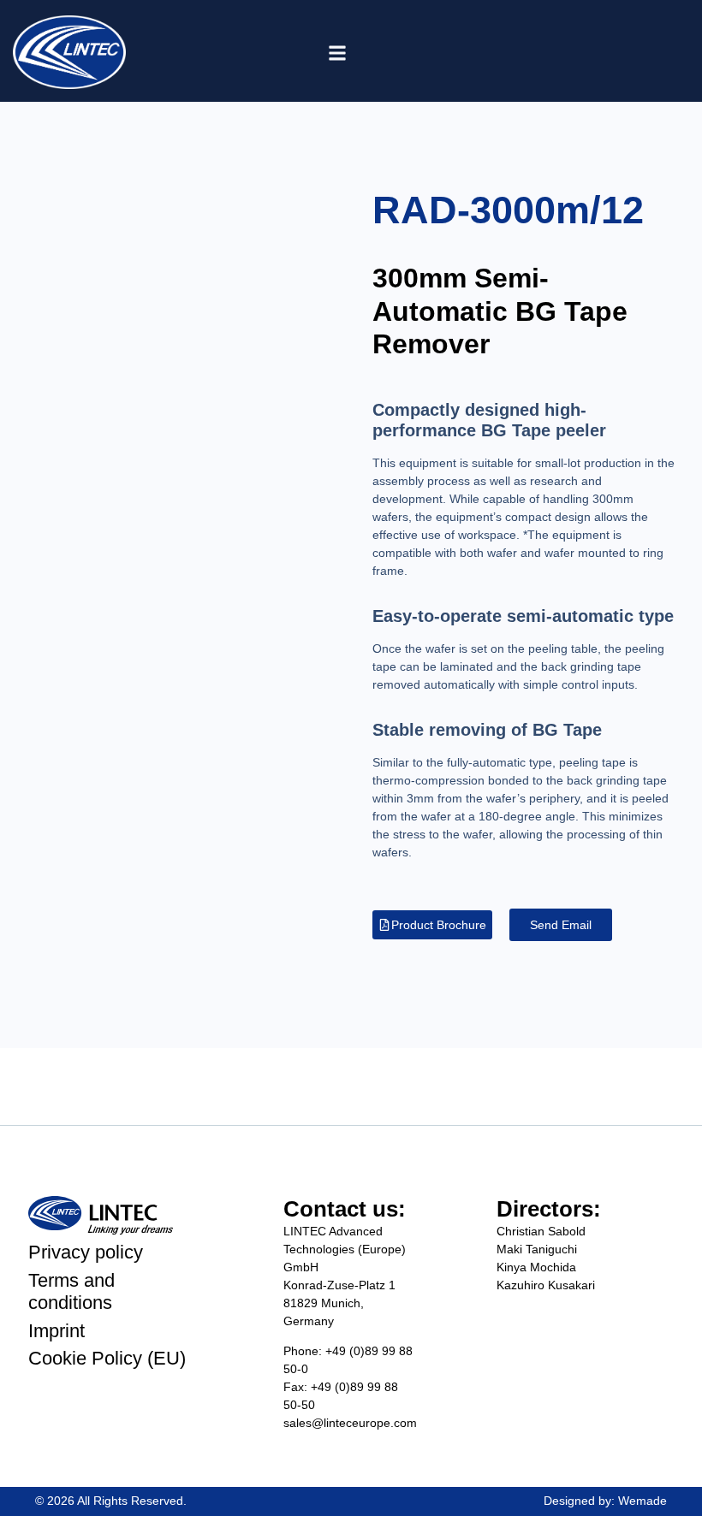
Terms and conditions (71, 1291)
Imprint (56, 1330)
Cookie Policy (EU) (107, 1358)
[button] (338, 53)
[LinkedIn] (640, 51)
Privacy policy (85, 1252)
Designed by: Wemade (605, 1500)
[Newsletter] (602, 51)
